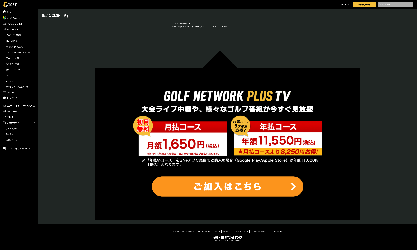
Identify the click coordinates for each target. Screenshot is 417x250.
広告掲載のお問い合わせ (258, 231)
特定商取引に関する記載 (205, 231)
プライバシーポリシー (188, 231)
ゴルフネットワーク (274, 231)
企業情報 (225, 231)
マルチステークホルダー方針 (239, 231)
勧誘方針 (217, 231)
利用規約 (176, 231)
